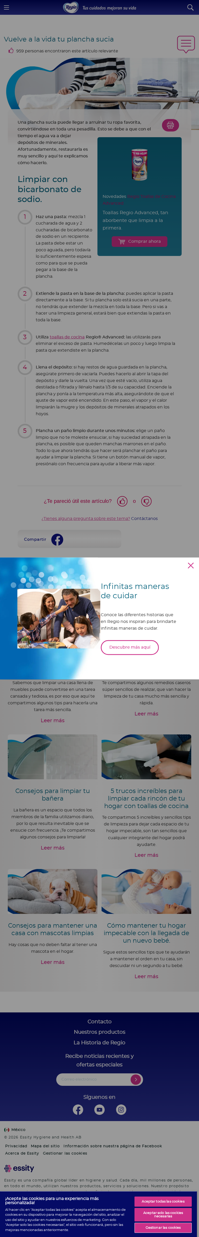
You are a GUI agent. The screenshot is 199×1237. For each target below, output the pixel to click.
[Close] (191, 565)
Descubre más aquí (129, 647)
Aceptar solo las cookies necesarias (163, 1214)
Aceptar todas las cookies (163, 1201)
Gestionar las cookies (163, 1227)
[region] (98, 1214)
